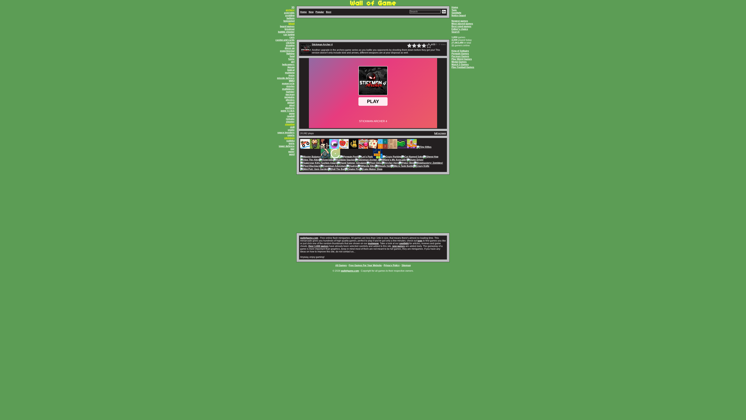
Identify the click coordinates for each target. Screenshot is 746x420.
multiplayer (288, 89)
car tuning (289, 34)
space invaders (286, 132)
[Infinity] (335, 157)
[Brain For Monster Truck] (305, 147)
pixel (292, 105)
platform (290, 108)
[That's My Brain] (325, 157)
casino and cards (285, 40)
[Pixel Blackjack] (310, 166)
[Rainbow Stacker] (344, 160)
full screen (440, 133)
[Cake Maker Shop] (371, 169)
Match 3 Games (460, 64)
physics (290, 100)
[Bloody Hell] (383, 166)
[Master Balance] (310, 157)
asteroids (289, 12)
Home (454, 7)
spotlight (404, 243)
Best (328, 12)
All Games (341, 265)
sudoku (290, 140)
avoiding (290, 15)
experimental (287, 51)
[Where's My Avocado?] (393, 160)
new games (398, 246)
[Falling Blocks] (378, 157)
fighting (290, 53)
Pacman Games (460, 56)
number (290, 91)
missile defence (286, 78)
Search (455, 32)
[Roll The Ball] (336, 169)
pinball (291, 102)
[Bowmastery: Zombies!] (428, 163)
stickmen (289, 138)
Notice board (458, 15)
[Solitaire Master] (373, 147)
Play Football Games (462, 67)
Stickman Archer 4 (322, 44)
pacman (290, 94)
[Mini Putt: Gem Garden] (314, 169)
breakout (290, 29)
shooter (290, 121)
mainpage (373, 243)
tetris (292, 143)
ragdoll (291, 116)
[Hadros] (352, 166)
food (292, 56)
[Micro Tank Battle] (402, 166)
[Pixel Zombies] (315, 147)
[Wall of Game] (373, 4)
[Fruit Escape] (344, 147)
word (292, 154)
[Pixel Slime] (374, 163)
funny (291, 59)
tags (419, 240)
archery (290, 10)
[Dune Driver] (415, 160)
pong (292, 113)
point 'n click (288, 110)
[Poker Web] (406, 163)
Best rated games (461, 26)
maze (291, 75)
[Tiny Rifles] (424, 147)
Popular (319, 12)
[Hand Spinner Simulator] (352, 163)
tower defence (287, 146)
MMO (292, 81)
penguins (289, 97)
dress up (290, 48)
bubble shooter (286, 32)
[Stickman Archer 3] (367, 160)
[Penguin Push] (349, 157)
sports (291, 135)
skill (292, 127)
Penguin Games (460, 53)
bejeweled (289, 21)
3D (293, 7)
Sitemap (406, 265)
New (311, 12)
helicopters (288, 64)
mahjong (290, 72)
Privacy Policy (392, 265)
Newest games (459, 21)
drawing (290, 45)
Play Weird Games (461, 59)
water (291, 151)
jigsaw (291, 67)
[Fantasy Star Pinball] (334, 147)
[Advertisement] (373, 29)
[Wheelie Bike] (366, 166)
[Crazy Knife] (421, 166)
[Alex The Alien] (309, 160)
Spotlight (456, 12)
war (292, 149)
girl (293, 61)
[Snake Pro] (352, 169)
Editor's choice (459, 29)
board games (287, 26)
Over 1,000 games (318, 246)
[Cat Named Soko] (412, 157)
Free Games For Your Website (365, 265)
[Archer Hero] (390, 163)
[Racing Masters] (412, 147)
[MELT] (324, 147)
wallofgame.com (309, 238)
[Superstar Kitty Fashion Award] (318, 163)
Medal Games (459, 61)
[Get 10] (383, 147)
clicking (290, 42)
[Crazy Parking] (392, 157)
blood (291, 23)
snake (291, 130)
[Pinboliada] (363, 147)
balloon (291, 18)
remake (290, 119)
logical (291, 70)
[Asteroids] (326, 160)
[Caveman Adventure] (333, 166)
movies (290, 86)
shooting (290, 124)
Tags (454, 10)
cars (292, 37)
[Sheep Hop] (430, 157)
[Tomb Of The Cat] (353, 147)
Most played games (462, 23)
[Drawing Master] (392, 147)
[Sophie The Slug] (402, 147)
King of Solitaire (460, 51)
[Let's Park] (365, 157)
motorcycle (288, 83)
